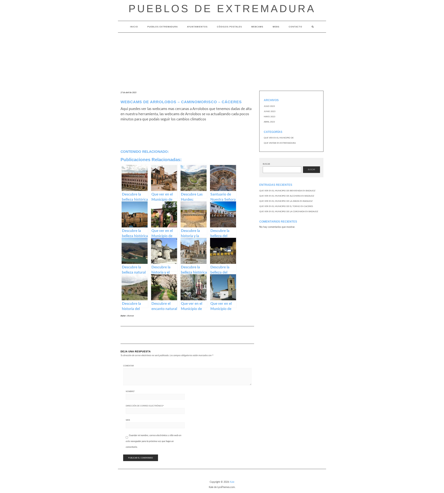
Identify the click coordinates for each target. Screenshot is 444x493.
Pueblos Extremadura (162, 27)
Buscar (266, 164)
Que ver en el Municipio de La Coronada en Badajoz (288, 211)
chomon (130, 316)
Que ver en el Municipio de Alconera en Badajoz (286, 196)
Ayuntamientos (197, 27)
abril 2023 (269, 122)
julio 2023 (269, 106)
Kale (232, 482)
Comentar (128, 366)
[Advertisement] (222, 58)
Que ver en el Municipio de (279, 138)
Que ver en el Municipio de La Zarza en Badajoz (286, 201)
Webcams (257, 27)
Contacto (295, 27)
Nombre (130, 391)
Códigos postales (229, 27)
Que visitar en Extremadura (280, 143)
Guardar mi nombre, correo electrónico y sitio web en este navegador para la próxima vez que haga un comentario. (153, 441)
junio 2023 (269, 111)
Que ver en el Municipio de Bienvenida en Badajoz (287, 191)
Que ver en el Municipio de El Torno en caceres (286, 206)
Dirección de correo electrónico (145, 406)
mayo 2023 (269, 117)
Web (128, 420)
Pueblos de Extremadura (222, 8)
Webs (276, 27)
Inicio (134, 27)
